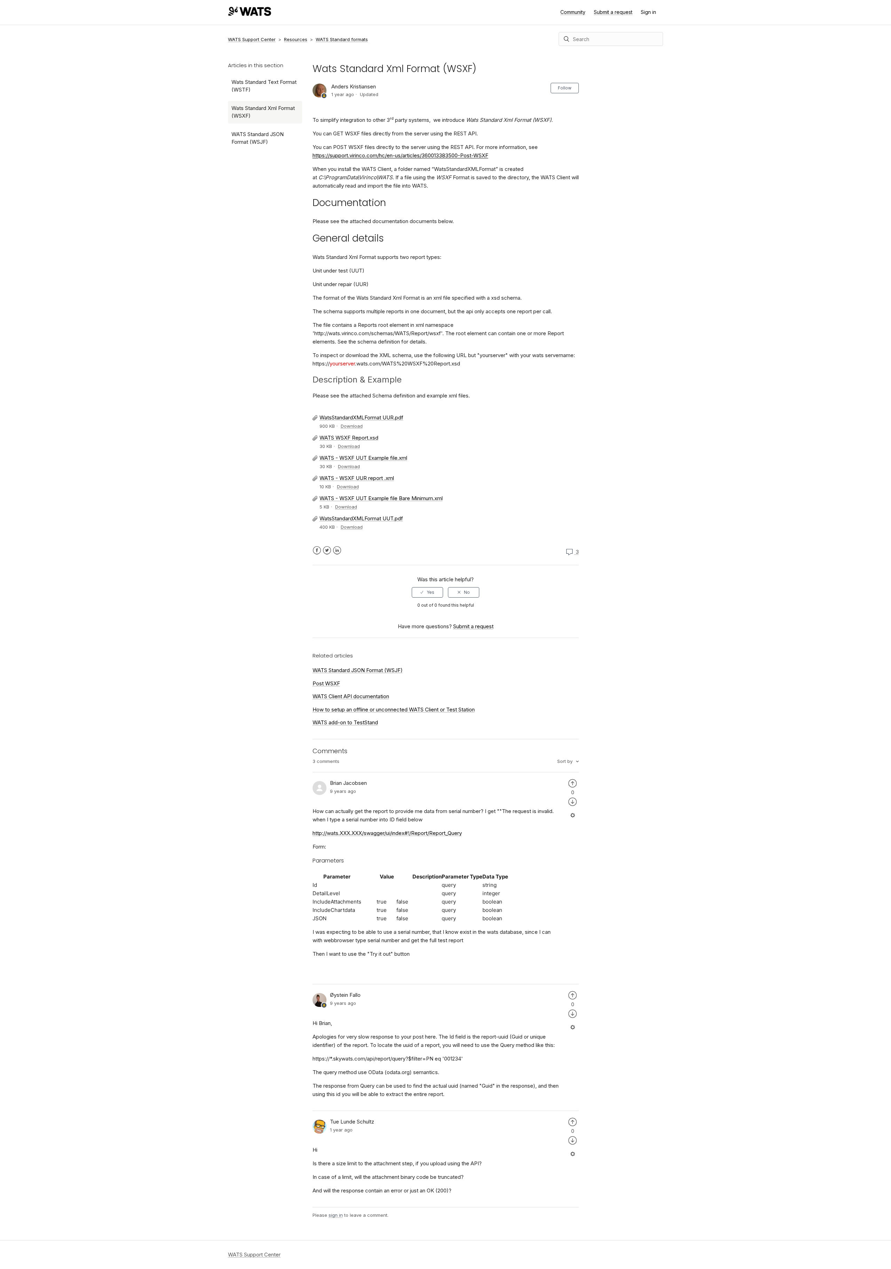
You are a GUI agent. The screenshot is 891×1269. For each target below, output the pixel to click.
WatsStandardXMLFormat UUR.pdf (361, 417)
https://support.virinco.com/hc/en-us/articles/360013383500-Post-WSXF (400, 155)
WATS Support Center (252, 39)
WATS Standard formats (342, 39)
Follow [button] (564, 87)
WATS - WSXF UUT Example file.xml (363, 458)
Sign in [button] (648, 12)
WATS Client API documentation (351, 696)
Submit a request (613, 12)
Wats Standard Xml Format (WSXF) (263, 112)
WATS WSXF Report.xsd (349, 437)
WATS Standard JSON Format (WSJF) (257, 138)
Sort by (565, 761)
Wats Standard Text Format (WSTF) (264, 86)
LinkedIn (337, 550)
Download (352, 426)
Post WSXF (326, 683)
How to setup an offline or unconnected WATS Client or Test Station (394, 709)
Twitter (327, 550)
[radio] (427, 592)
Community (572, 12)
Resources (295, 39)
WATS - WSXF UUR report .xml (357, 478)
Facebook (317, 550)
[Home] (249, 14)
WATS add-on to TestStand (345, 722)
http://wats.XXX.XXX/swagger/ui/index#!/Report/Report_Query (387, 833)
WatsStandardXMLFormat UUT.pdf (361, 518)
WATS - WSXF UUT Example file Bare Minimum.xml (381, 498)
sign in (336, 1215)
